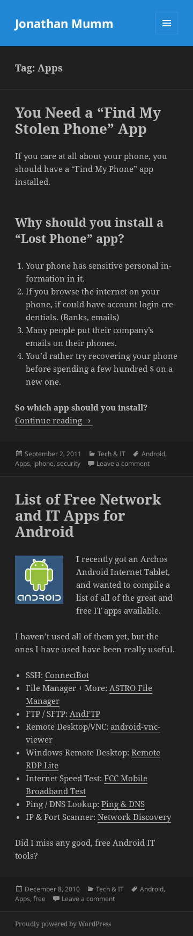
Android (153, 453)
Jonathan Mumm (64, 23)
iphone (43, 463)
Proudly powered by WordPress (63, 923)
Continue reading (54, 420)
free (39, 898)
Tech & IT (111, 453)
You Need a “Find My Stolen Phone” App (88, 120)
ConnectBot (67, 674)
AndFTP (85, 713)
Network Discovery (134, 816)
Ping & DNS (123, 803)
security (68, 463)
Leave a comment (123, 463)
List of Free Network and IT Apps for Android (88, 515)
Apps (22, 463)
